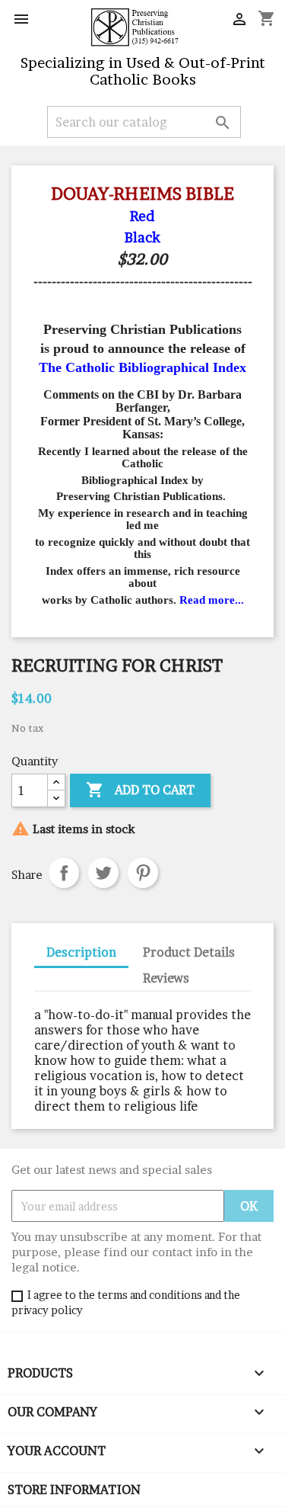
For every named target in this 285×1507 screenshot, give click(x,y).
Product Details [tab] (189, 952)
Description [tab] (81, 952)
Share (64, 873)
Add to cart (140, 790)
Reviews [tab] (166, 978)
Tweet (103, 873)
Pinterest (143, 873)
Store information (74, 1489)
